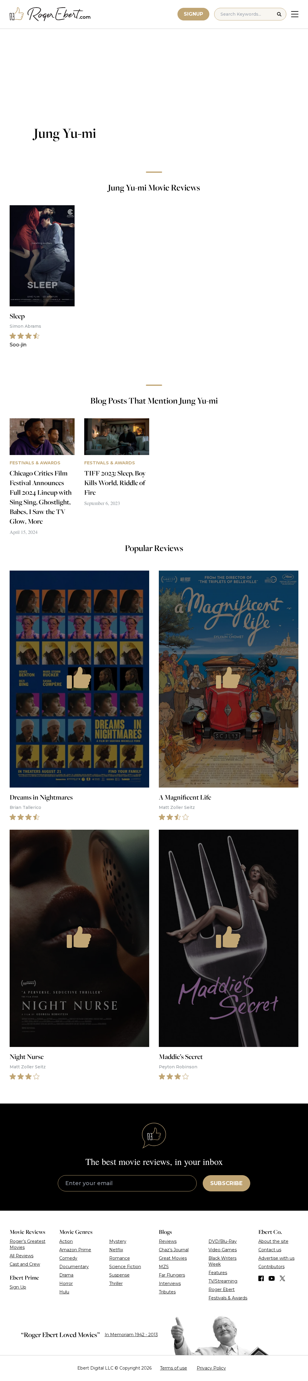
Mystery (117, 1241)
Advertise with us (276, 1258)
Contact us (269, 1249)
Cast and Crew (25, 1264)
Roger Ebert (221, 1289)
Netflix (116, 1249)
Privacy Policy (211, 1368)
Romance (119, 1258)
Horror (66, 1283)
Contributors (271, 1266)
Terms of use (173, 1368)
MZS (164, 1266)
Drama (66, 1275)
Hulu (64, 1292)
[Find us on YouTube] (272, 1278)
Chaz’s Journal (174, 1249)
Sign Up (18, 1287)
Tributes (167, 1292)
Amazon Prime (75, 1249)
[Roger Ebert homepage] (50, 14)
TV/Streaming (222, 1281)
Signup (193, 14)
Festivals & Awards (227, 1298)
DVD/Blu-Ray (222, 1241)
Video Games (222, 1249)
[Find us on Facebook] (261, 1278)
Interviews (170, 1283)
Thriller (116, 1283)
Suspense (119, 1275)
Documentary (74, 1266)
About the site (273, 1241)
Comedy (68, 1258)
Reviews (168, 1241)
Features (217, 1272)
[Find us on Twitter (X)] (282, 1278)
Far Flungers (172, 1275)
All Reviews (21, 1256)
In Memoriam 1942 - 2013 (131, 1334)
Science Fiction (125, 1266)
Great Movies (173, 1258)
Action (66, 1241)
